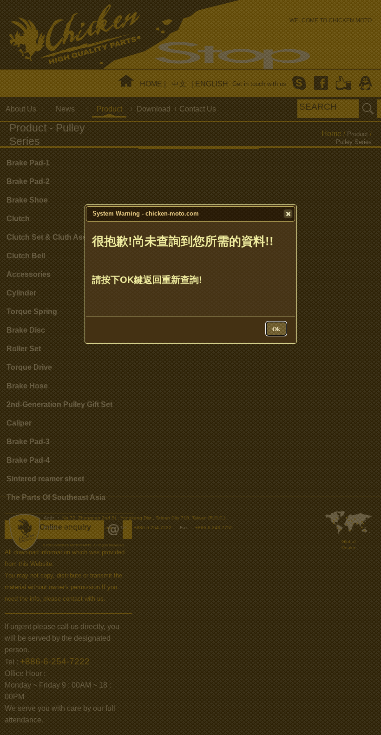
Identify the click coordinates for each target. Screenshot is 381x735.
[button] (288, 213)
